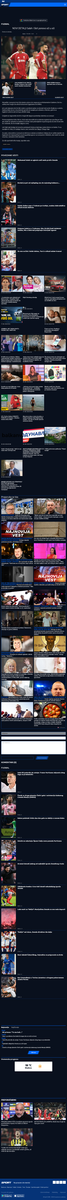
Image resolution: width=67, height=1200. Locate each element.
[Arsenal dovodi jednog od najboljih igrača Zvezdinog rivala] (8, 873)
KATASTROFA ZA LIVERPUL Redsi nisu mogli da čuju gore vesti (49, 1122)
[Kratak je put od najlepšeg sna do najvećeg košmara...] (8, 192)
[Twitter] (60, 1182)
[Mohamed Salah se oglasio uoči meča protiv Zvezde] (8, 169)
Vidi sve (33, 1052)
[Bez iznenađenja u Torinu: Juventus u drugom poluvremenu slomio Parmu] (8, 987)
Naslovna (3, 1187)
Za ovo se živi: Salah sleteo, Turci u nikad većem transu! (40, 251)
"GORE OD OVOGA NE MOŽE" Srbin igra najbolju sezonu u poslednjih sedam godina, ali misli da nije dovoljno (16, 1149)
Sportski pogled (35, 1187)
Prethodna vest (8, 97)
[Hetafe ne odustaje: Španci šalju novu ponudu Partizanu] (8, 850)
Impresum (63, 1192)
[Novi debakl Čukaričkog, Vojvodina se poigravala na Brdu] (8, 964)
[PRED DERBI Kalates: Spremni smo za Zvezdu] (40, 88)
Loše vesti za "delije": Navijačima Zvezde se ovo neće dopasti (41, 909)
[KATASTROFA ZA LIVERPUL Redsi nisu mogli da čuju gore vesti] (50, 1111)
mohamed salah (7, 149)
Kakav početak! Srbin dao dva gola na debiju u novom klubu (41, 818)
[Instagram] (57, 1182)
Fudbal (5, 24)
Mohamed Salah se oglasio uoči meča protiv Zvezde (38, 160)
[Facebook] (54, 1182)
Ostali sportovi (44, 1187)
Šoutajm (28, 1187)
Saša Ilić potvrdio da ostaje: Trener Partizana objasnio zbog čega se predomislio (41, 773)
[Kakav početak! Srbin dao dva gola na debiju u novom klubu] (8, 827)
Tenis (23, 1187)
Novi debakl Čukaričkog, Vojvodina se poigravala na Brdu (40, 955)
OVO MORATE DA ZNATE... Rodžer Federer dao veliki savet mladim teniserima (23, 84)
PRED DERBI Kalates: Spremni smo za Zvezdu (54, 83)
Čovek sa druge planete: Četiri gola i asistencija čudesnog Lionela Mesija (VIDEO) (40, 796)
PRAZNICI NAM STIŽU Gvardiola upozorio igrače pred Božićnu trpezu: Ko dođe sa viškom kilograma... (17, 1123)
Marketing (55, 1192)
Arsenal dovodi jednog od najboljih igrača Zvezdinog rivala (41, 864)
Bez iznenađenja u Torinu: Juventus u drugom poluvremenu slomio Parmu (41, 978)
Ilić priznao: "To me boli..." (12, 1032)
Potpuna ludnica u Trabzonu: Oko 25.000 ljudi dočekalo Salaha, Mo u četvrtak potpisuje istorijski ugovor (39, 229)
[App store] (19, 1196)
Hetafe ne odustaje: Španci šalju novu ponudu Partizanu (40, 841)
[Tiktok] (64, 1182)
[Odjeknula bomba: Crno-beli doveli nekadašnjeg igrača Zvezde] (8, 896)
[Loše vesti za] (8, 918)
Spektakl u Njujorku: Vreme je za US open (14, 1043)
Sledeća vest (59, 97)
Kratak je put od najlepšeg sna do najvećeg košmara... (39, 183)
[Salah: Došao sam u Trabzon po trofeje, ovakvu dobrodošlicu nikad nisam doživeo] (8, 215)
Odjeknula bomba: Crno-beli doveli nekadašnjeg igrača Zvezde (39, 887)
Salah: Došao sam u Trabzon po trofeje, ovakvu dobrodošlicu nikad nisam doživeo (41, 206)
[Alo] (2, 1)
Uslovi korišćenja (45, 1192)
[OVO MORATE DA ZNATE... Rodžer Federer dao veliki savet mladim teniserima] (8, 88)
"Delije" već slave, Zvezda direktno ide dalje (35, 932)
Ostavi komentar (42, 758)
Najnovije (9, 1187)
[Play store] (6, 1196)
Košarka (19, 1187)
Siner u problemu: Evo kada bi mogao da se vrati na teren (19, 1036)
